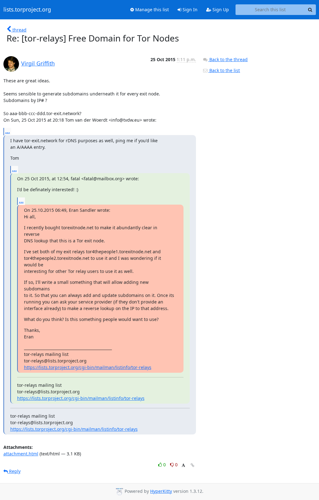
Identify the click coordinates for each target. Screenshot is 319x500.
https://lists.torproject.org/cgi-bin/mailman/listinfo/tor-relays (87, 367)
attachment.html (20, 454)
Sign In (189, 9)
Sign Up (220, 9)
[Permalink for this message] (192, 465)
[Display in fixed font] (183, 465)
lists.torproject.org (27, 9)
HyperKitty (161, 491)
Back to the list (224, 70)
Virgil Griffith (38, 63)
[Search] (310, 9)
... (7, 131)
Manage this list (151, 9)
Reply (14, 471)
